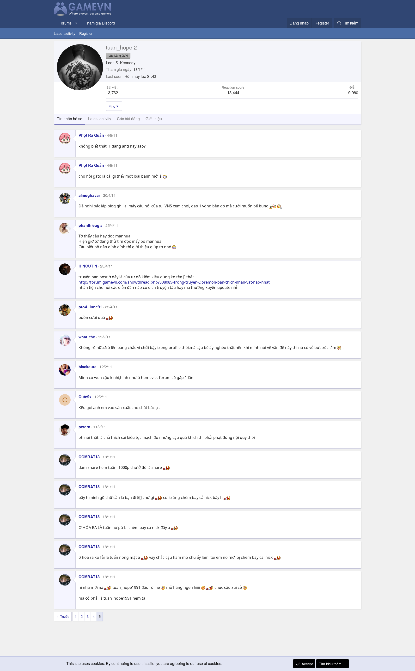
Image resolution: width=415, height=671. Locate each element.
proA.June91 (90, 307)
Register (85, 33)
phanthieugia (91, 225)
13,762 (112, 92)
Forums (65, 23)
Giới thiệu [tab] (154, 118)
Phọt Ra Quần (91, 135)
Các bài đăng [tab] (128, 118)
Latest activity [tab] (99, 118)
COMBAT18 (89, 457)
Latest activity (64, 33)
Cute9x (85, 396)
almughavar (89, 195)
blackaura (88, 366)
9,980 (353, 92)
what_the (87, 337)
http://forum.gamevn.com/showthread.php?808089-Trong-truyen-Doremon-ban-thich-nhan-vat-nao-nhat (174, 282)
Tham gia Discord (100, 23)
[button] (76, 23)
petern (84, 426)
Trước (64, 616)
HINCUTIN (88, 266)
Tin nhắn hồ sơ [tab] (69, 118)
